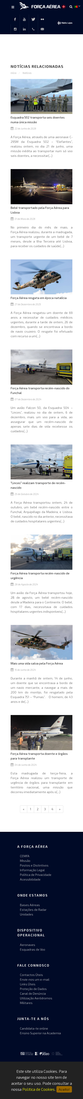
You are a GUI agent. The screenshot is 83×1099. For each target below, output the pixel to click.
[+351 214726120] (33, 29)
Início (13, 72)
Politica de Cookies (38, 1089)
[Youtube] (24, 19)
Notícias (27, 72)
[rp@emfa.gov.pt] (42, 29)
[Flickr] (42, 19)
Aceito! (64, 1089)
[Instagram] (15, 29)
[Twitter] (33, 19)
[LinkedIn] (24, 29)
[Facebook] (15, 19)
